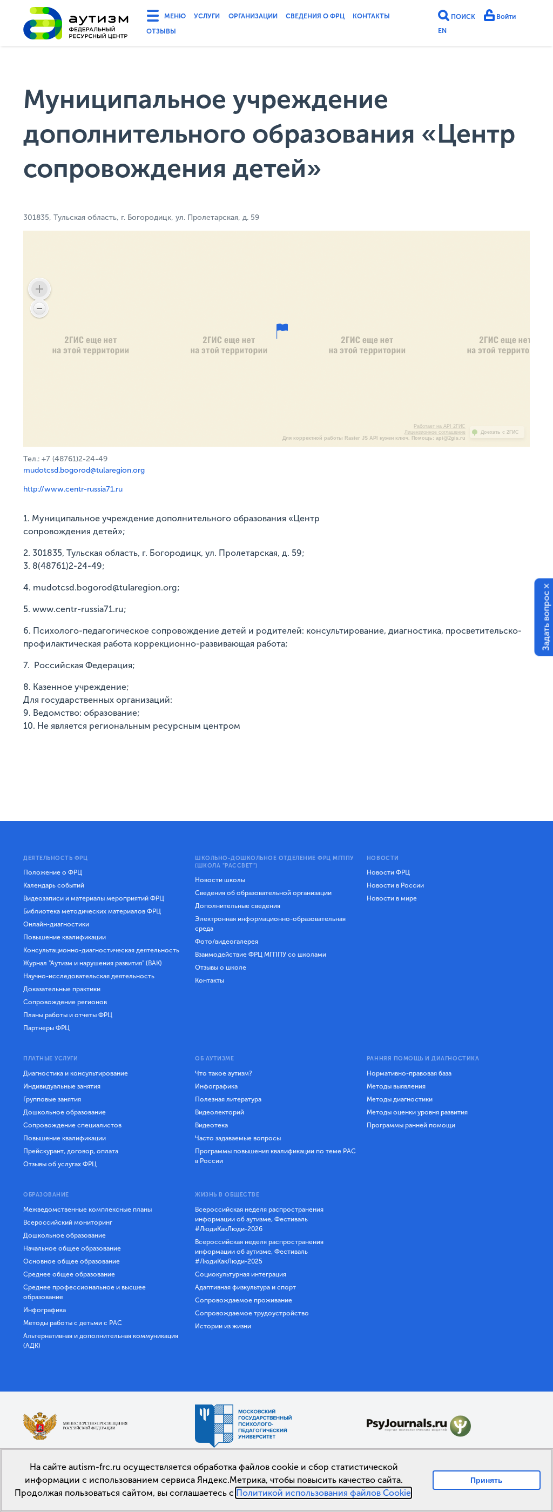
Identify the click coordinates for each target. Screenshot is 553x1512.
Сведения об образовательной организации (263, 893)
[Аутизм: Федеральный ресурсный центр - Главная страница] (76, 25)
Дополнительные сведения (237, 906)
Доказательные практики (61, 989)
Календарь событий (53, 885)
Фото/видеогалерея (226, 941)
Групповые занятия (52, 1099)
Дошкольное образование (64, 1112)
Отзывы (215, 34)
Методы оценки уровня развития (417, 1112)
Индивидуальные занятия (61, 1086)
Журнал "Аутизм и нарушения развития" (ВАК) (92, 963)
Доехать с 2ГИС (500, 432)
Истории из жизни (223, 1326)
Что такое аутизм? (223, 1073)
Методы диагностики (400, 1099)
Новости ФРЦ (388, 872)
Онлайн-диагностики (56, 924)
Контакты (167, 34)
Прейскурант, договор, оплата (70, 1151)
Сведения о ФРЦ (342, 17)
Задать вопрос (546, 620)
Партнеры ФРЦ (46, 1028)
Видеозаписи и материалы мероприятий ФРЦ (93, 898)
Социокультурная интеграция (240, 1274)
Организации (269, 17)
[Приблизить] (39, 289)
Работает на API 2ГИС (440, 426)
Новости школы (220, 880)
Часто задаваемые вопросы (238, 1138)
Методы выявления (396, 1086)
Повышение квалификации (64, 937)
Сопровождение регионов (65, 1002)
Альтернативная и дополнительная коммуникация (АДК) (100, 1340)
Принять (486, 1479)
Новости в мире (392, 898)
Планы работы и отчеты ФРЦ (67, 1015)
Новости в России (395, 885)
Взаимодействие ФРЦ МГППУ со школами (260, 954)
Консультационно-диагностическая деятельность (101, 950)
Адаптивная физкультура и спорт (245, 1287)
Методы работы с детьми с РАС (72, 1323)
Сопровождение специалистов (72, 1125)
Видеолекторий (219, 1112)
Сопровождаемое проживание (243, 1300)
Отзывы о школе (220, 967)
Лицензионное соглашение (435, 432)
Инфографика (216, 1086)
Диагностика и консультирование (75, 1073)
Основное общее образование (71, 1261)
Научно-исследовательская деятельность (88, 976)
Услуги (215, 17)
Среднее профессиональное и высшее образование (84, 1292)
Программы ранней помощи (411, 1125)
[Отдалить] (39, 308)
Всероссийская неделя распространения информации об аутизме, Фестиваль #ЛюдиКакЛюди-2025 (259, 1251)
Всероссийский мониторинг (67, 1222)
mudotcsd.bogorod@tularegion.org (84, 470)
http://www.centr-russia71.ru (73, 489)
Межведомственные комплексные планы (87, 1209)
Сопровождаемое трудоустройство (252, 1313)
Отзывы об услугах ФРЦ (60, 1164)
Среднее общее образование (69, 1274)
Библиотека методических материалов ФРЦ (92, 911)
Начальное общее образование (72, 1248)
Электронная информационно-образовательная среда (270, 923)
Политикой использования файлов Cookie (323, 1493)
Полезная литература (228, 1099)
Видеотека (211, 1125)
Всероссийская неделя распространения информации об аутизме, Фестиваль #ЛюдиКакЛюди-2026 (259, 1219)
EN (442, 33)
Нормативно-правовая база (409, 1073)
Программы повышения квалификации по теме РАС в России (275, 1156)
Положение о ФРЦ (52, 872)
